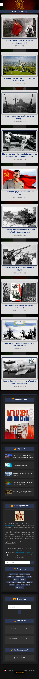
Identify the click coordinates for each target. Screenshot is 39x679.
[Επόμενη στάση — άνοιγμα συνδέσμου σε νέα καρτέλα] (19, 421)
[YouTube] (24, 657)
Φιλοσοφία (19, 587)
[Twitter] (17, 657)
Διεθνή (16, 579)
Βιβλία (29, 577)
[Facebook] (14, 657)
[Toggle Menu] (1, 4)
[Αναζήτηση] (32, 562)
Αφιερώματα (20, 577)
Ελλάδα (23, 579)
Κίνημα (12, 585)
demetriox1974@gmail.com (25, 553)
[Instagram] (20, 657)
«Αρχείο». (20, 550)
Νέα (22, 585)
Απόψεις (11, 577)
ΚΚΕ (18, 585)
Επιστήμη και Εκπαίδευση (16, 582)
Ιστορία (29, 582)
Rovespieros (13, 574)
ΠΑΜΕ (28, 585)
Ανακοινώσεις (25, 574)
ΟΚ (19, 612)
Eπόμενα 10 (20, 672)
